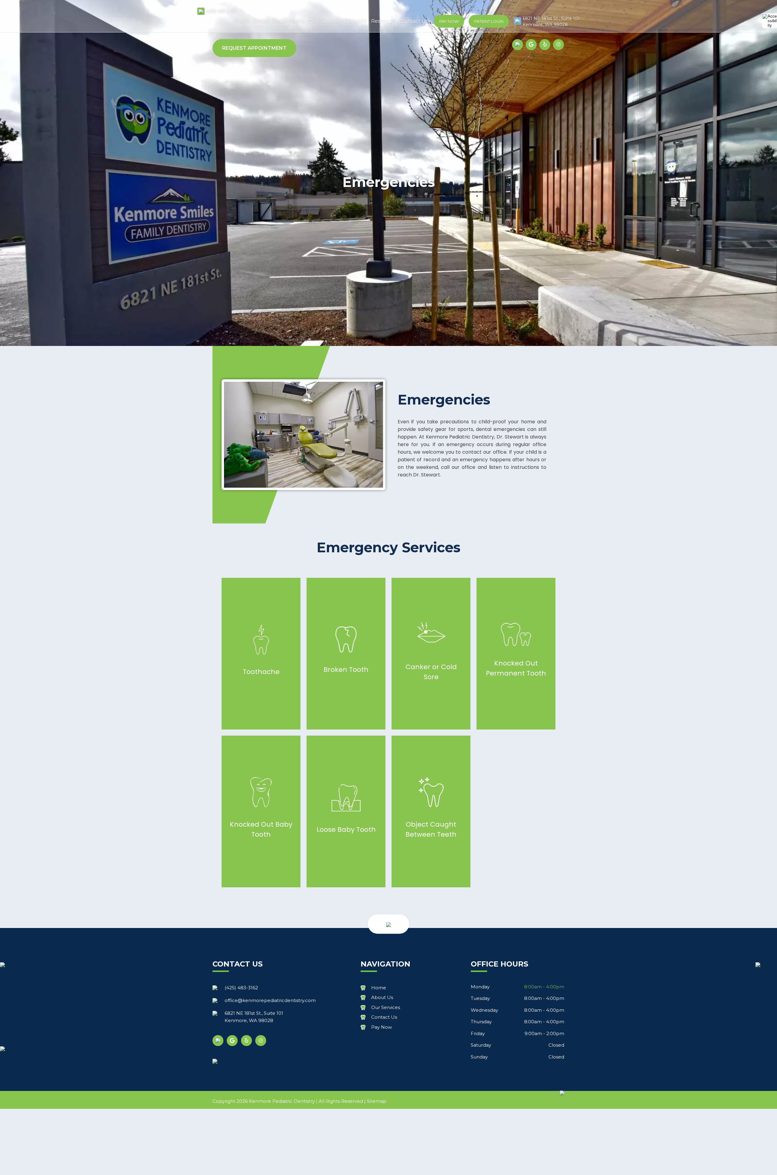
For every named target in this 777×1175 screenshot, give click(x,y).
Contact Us (414, 21)
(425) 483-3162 (221, 11)
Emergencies (288, 21)
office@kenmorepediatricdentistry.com (270, 1000)
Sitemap (376, 1101)
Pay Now (449, 21)
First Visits (355, 21)
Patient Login (489, 21)
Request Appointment (254, 48)
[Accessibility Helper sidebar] (769, 20)
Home (241, 21)
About (260, 21)
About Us (382, 997)
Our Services (324, 21)
